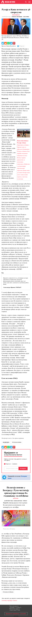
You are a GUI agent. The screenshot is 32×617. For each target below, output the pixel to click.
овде (17, 608)
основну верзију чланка (9, 600)
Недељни (8, 463)
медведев (6, 442)
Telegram (21, 46)
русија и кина (16, 442)
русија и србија (8, 592)
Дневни (15, 463)
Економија (16, 15)
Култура (15, 498)
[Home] (3, 2)
